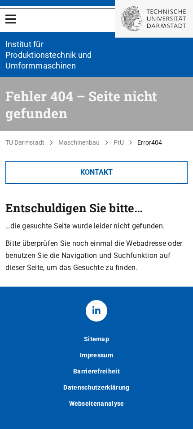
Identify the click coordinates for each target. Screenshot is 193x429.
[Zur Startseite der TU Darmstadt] (154, 19)
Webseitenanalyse (96, 403)
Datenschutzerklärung (96, 387)
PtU (119, 142)
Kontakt (96, 172)
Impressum (96, 355)
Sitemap (96, 339)
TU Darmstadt (24, 142)
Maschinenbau (79, 142)
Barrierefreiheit (96, 371)
